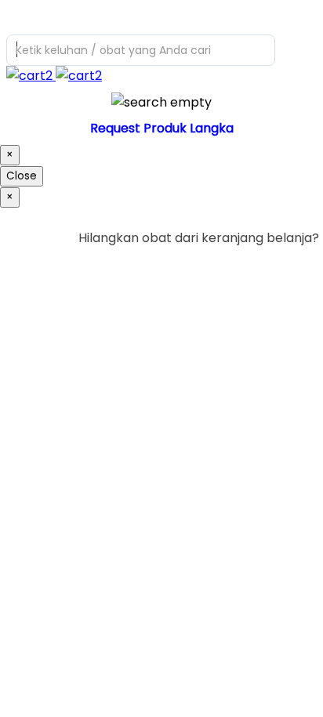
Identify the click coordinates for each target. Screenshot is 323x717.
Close (21, 175)
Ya (267, 270)
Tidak (294, 270)
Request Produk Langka (162, 128)
